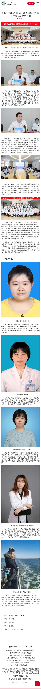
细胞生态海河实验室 (20, 665)
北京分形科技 (24, 682)
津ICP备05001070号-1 (20, 676)
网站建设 (15, 682)
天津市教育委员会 (12, 658)
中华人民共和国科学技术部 (26, 650)
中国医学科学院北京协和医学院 (20, 655)
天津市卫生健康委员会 (13, 660)
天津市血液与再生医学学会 (20, 663)
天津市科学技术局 (29, 658)
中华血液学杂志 (30, 660)
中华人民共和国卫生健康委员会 (20, 653)
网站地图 (9, 650)
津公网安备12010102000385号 (22, 679)
